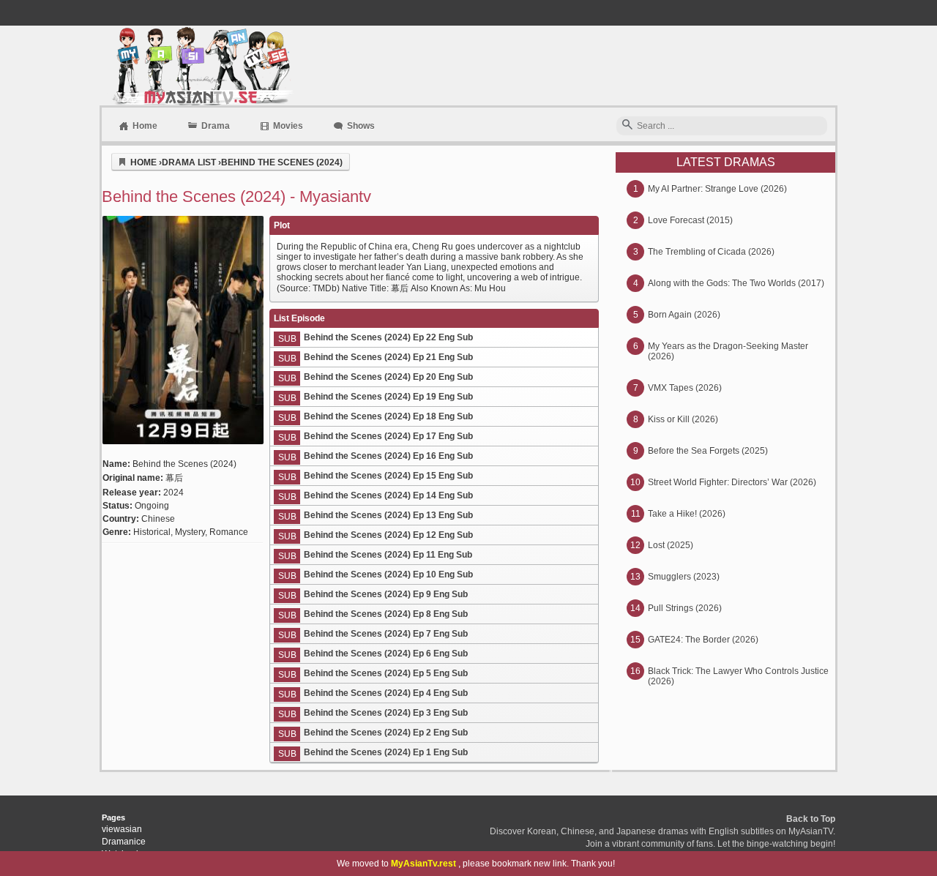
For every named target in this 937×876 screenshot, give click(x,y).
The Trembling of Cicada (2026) (711, 252)
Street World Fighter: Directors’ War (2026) (732, 482)
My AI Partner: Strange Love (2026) (717, 189)
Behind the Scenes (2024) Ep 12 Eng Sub (388, 535)
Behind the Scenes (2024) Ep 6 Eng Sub (386, 653)
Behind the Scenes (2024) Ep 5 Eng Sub (386, 673)
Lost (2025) (670, 545)
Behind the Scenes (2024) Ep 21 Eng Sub (388, 357)
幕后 (174, 478)
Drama (215, 126)
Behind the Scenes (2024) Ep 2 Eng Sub (386, 732)
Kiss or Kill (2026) (683, 419)
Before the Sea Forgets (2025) (708, 451)
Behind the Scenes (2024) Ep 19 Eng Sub (388, 397)
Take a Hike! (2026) (686, 514)
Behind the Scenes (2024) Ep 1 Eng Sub (386, 752)
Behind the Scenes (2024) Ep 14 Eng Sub (388, 495)
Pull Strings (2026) (685, 608)
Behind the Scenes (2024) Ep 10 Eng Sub (388, 574)
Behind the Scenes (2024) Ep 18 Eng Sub (388, 416)
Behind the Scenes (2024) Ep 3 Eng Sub (386, 713)
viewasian (122, 829)
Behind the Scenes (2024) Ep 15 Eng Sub (388, 476)
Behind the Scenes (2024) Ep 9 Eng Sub (386, 594)
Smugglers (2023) (684, 577)
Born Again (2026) (684, 315)
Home (144, 126)
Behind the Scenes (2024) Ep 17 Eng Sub (388, 436)
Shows (361, 126)
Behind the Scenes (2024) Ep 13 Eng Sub (388, 515)
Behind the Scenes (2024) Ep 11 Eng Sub (388, 555)
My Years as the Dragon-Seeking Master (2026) (728, 351)
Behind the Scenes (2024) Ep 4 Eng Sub (386, 693)
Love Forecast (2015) (690, 220)
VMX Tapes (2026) (685, 388)
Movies (288, 126)
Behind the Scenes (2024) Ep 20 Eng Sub (388, 377)
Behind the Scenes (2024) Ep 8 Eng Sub (386, 614)
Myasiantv (201, 65)
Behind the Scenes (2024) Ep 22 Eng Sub (388, 337)
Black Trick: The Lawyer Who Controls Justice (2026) (738, 676)
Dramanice (124, 841)
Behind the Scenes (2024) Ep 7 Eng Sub (386, 634)
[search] (627, 125)
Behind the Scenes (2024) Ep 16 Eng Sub (388, 456)
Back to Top (810, 819)
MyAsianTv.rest (423, 863)
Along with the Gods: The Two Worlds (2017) (736, 283)
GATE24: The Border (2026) (703, 639)
